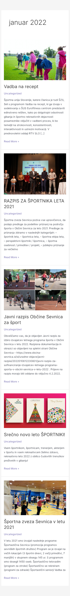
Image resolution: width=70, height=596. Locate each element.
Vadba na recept (21, 86)
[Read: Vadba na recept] (35, 59)
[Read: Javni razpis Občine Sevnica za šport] (35, 289)
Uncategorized (12, 93)
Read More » (11, 142)
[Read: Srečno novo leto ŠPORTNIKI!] (35, 410)
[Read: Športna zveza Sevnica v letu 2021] (35, 497)
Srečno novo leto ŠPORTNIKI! (34, 434)
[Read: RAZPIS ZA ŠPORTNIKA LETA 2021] (35, 173)
